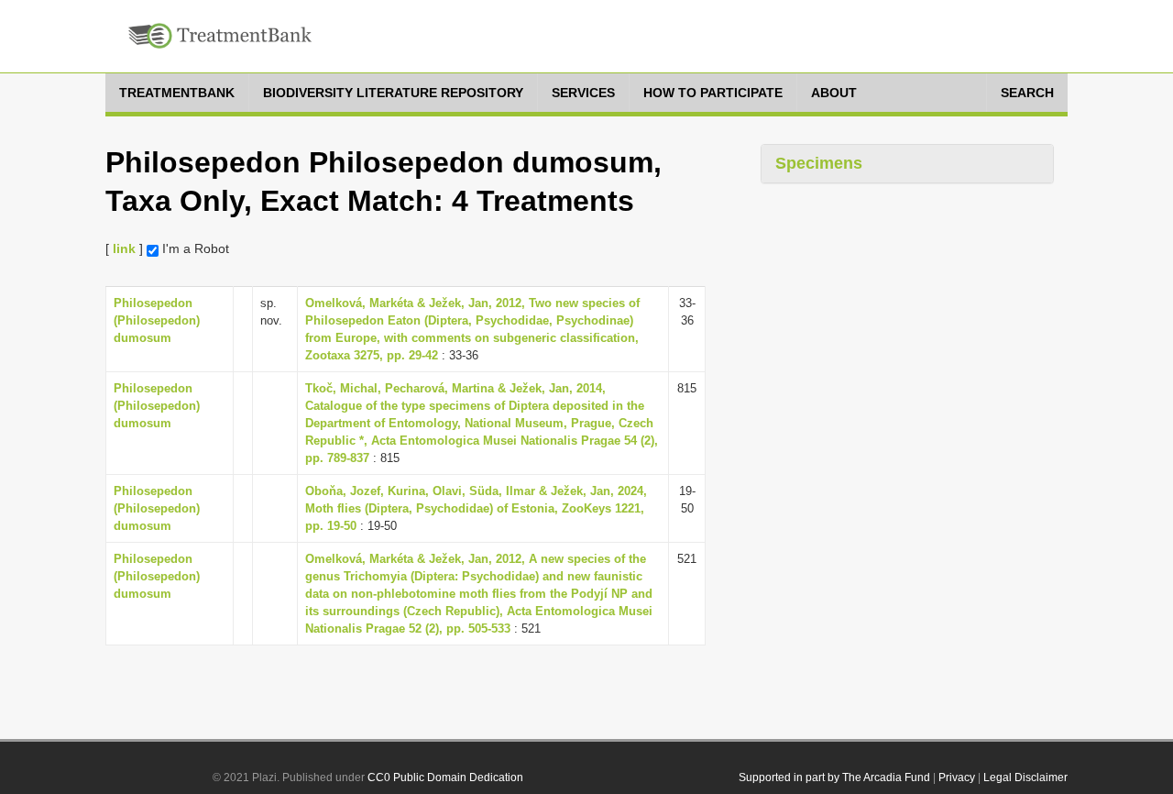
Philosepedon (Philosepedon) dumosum (157, 320)
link (124, 248)
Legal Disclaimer (1025, 777)
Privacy (956, 777)
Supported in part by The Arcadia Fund (834, 777)
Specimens (818, 163)
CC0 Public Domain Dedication (445, 777)
